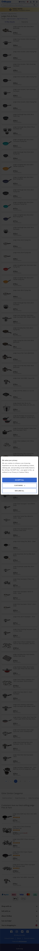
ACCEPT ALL (19, 480)
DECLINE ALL (19, 491)
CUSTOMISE (18, 485)
